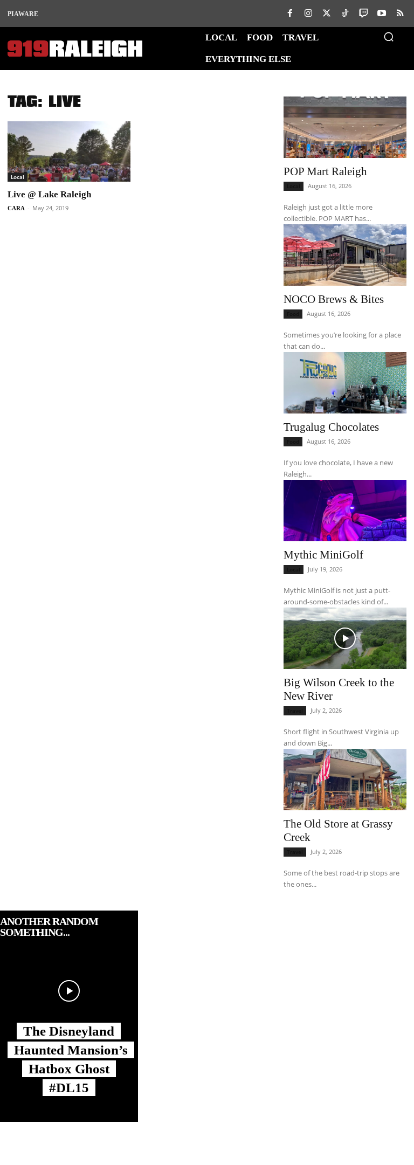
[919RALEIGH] (75, 48)
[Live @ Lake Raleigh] (69, 151)
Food (293, 314)
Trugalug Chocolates (331, 426)
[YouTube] (381, 13)
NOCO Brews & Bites (334, 299)
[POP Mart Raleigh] (345, 127)
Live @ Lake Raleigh (49, 194)
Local (17, 177)
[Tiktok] (345, 13)
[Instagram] (308, 13)
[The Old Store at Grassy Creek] (345, 779)
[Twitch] (363, 13)
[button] (388, 36)
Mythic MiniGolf (323, 554)
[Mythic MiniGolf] (345, 510)
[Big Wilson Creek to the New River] (345, 638)
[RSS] (400, 13)
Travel (295, 710)
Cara (16, 208)
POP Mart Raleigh (325, 171)
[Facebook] (290, 13)
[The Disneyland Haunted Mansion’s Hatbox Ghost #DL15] (69, 990)
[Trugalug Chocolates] (345, 382)
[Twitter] (326, 13)
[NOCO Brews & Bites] (345, 255)
